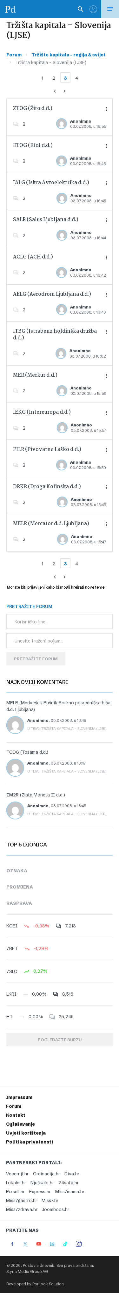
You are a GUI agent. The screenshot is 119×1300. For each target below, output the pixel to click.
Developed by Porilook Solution (35, 1284)
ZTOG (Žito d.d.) (32, 109)
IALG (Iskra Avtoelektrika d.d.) (51, 183)
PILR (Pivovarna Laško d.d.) (47, 450)
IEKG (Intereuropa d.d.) (42, 412)
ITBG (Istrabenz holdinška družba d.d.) (55, 334)
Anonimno (80, 121)
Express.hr (40, 1192)
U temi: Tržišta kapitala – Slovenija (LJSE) (67, 728)
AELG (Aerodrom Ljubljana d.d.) (52, 294)
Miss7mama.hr (69, 1192)
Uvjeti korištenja (26, 1133)
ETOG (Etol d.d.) (33, 145)
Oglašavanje (20, 1124)
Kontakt (15, 1115)
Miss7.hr (50, 1200)
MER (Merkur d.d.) (35, 375)
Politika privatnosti (29, 1142)
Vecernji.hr (17, 1174)
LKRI (11, 994)
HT (9, 1017)
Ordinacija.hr (46, 1174)
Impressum (19, 1097)
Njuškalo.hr (42, 1183)
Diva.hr (71, 1174)
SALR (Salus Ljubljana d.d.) (45, 220)
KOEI (11, 926)
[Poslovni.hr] (10, 9)
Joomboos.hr (55, 1209)
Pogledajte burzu (60, 1039)
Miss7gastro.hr (21, 1200)
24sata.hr (68, 1183)
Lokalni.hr (16, 1183)
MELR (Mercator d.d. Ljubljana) (51, 524)
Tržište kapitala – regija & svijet (68, 55)
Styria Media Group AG (27, 1271)
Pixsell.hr (15, 1192)
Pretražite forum (36, 658)
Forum (14, 55)
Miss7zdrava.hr (21, 1209)
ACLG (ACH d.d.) (33, 257)
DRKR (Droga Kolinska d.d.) (47, 487)
